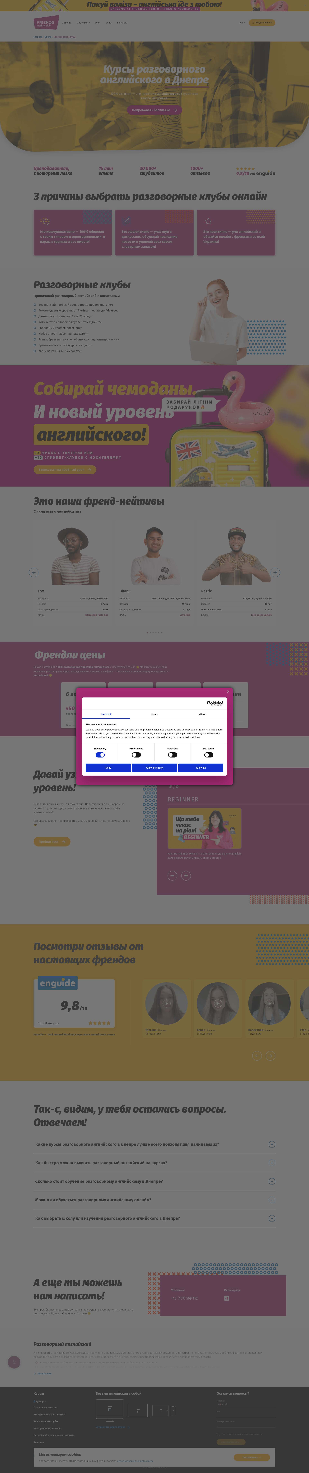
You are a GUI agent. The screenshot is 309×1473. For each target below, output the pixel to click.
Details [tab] (155, 713)
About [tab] (202, 713)
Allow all (201, 767)
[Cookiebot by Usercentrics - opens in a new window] (209, 703)
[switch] (136, 754)
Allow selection (154, 767)
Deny (108, 767)
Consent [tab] (106, 713)
